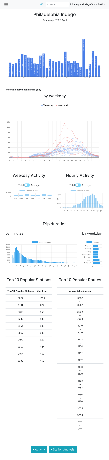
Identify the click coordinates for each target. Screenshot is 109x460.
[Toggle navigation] (6, 4)
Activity (40, 449)
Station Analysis (63, 449)
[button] (47, 105)
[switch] (27, 185)
